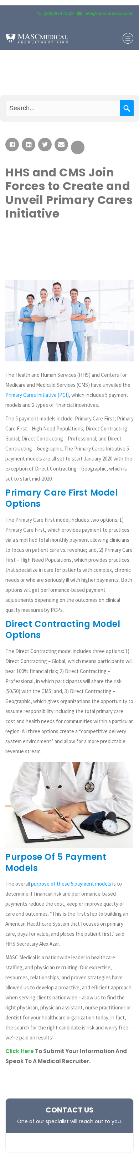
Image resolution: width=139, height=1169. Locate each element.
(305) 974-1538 (58, 13)
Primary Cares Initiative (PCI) (37, 394)
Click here (19, 1051)
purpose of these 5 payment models (71, 883)
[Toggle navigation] (128, 38)
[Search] (127, 108)
